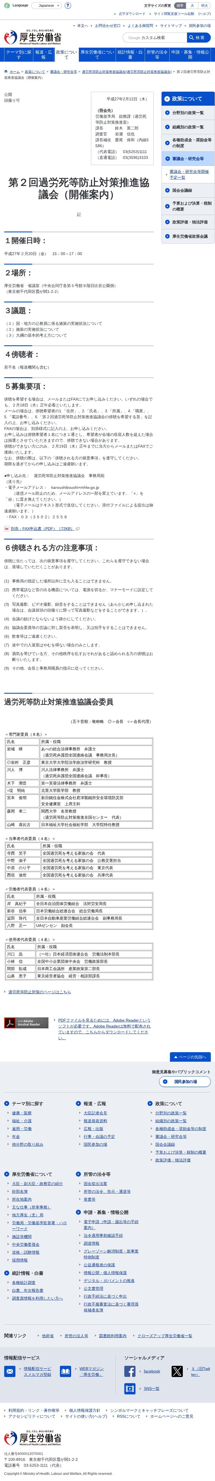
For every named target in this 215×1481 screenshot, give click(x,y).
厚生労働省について (32, 1174)
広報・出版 (93, 1128)
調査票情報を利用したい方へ (37, 1298)
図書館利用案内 (113, 1336)
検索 (200, 37)
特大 (204, 6)
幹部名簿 (20, 1191)
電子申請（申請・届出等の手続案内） (111, 1224)
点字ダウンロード (132, 14)
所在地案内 (22, 1199)
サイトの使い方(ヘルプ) (86, 1416)
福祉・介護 (22, 1121)
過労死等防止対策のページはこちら (39, 992)
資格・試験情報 (25, 1252)
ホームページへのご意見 (171, 1416)
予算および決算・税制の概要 (192, 206)
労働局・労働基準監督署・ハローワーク (39, 1226)
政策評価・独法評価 (190, 222)
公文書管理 (93, 1288)
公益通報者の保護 (99, 1265)
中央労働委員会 (25, 1244)
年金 (16, 1136)
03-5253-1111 (36, 1465)
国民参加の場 (200, 25)
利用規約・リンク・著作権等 (33, 1410)
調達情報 (91, 1243)
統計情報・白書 (27, 1273)
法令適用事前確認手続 (103, 1235)
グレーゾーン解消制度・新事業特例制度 (111, 1254)
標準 (180, 6)
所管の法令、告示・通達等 (107, 1191)
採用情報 (20, 1260)
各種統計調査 (24, 1282)
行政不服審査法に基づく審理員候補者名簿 (111, 1307)
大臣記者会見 (95, 1113)
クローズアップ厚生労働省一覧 (164, 1336)
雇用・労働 (22, 1128)
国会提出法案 (95, 1183)
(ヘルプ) (204, 14)
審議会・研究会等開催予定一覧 (189, 174)
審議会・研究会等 (188, 158)
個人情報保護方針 (85, 1410)
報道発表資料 (95, 1121)
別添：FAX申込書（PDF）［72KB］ (42, 528)
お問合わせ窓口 (108, 25)
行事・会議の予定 (99, 1136)
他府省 (48, 1336)
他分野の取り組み (27, 1144)
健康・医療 (22, 1113)
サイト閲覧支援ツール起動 (174, 14)
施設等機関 (22, 1236)
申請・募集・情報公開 (106, 1212)
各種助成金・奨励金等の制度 (192, 143)
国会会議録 (182, 190)
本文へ (82, 25)
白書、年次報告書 (27, 1290)
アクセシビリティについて (31, 1416)
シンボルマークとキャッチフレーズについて (149, 1410)
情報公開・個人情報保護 (105, 1273)
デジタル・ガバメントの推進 (109, 1280)
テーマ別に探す (27, 1103)
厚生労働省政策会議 (190, 236)
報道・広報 (95, 1103)
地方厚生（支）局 (27, 1215)
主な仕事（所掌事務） (31, 1207)
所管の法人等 (76, 1336)
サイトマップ (171, 25)
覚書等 (89, 1199)
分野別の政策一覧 (188, 112)
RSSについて (129, 1416)
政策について (187, 98)
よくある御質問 (140, 25)
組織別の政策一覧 (188, 127)
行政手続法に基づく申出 (105, 1296)
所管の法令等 (97, 1174)
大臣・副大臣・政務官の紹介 (37, 1183)
